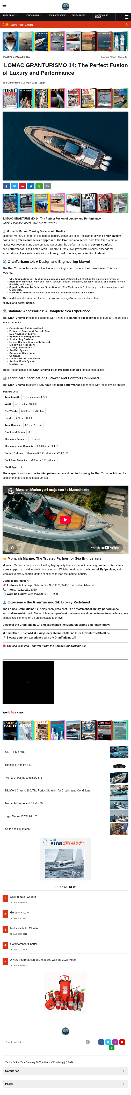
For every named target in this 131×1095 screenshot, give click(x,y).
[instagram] (115, 1042)
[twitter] (14, 186)
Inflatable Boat (22, 56)
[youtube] (122, 1042)
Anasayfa (7, 56)
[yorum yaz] (47, 186)
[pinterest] (31, 186)
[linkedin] (22, 186)
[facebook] (6, 186)
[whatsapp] (111, 1047)
